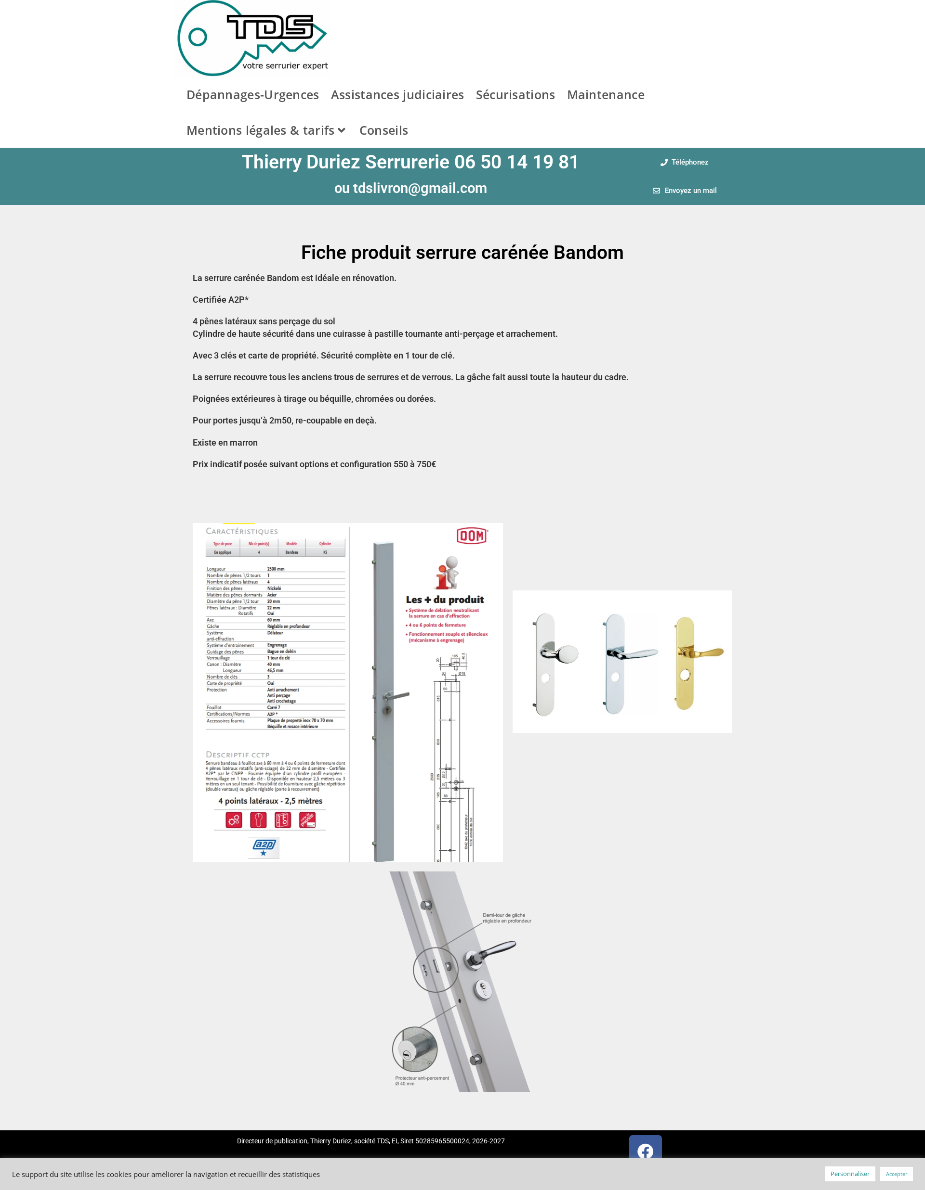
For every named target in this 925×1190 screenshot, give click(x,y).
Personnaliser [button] (850, 1173)
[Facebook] (645, 1151)
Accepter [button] (896, 1173)
